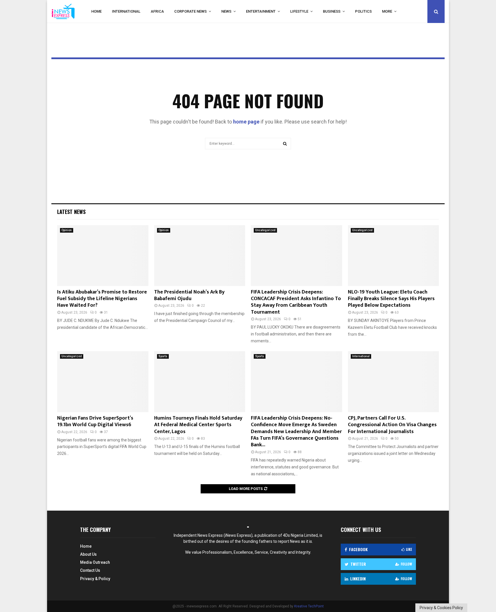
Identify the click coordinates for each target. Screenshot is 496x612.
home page (246, 122)
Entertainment (261, 11)
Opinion (66, 230)
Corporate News (190, 11)
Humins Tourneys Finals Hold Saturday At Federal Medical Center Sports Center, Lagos (198, 425)
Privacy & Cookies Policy (441, 607)
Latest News (71, 211)
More (387, 11)
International (126, 11)
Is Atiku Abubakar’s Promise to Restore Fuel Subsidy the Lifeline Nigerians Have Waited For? (102, 299)
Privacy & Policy (95, 578)
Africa (157, 11)
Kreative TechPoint (309, 606)
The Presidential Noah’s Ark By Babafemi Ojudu (189, 295)
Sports (162, 356)
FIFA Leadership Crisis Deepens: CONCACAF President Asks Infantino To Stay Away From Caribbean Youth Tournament (296, 302)
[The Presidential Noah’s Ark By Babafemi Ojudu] (199, 255)
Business (331, 11)
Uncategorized (265, 230)
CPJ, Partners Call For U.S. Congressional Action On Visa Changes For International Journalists (392, 425)
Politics (363, 11)
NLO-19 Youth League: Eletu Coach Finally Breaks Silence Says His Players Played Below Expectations (391, 299)
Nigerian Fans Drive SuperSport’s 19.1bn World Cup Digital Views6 (95, 421)
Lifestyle (299, 11)
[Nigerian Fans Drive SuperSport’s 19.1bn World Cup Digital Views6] (102, 381)
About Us (88, 554)
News (226, 11)
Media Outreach (95, 562)
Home (96, 11)
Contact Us (90, 570)
